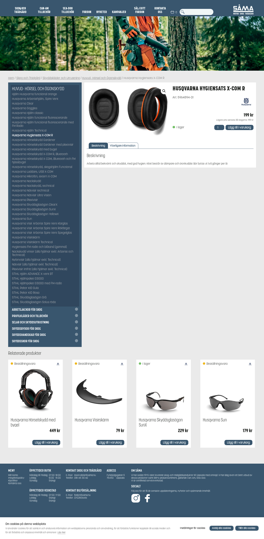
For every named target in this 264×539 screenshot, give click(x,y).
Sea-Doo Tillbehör (68, 10)
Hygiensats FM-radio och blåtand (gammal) (39, 247)
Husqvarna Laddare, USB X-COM (32, 172)
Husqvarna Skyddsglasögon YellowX (35, 214)
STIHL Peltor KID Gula (25, 288)
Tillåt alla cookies (247, 528)
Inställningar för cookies (192, 528)
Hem (11, 78)
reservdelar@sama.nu (85, 475)
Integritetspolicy (16, 477)
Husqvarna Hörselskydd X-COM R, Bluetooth (40, 154)
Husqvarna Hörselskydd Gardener (33, 140)
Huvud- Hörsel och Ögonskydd (101, 78)
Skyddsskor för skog (25, 341)
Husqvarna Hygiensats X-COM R (32, 135)
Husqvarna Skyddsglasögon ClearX (34, 205)
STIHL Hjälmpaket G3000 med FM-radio (37, 283)
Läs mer (62, 532)
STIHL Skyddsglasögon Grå (29, 297)
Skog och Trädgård (20, 10)
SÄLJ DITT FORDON (139, 10)
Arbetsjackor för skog (27, 309)
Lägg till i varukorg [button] (46, 442)
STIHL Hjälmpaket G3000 (28, 278)
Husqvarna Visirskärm (26, 237)
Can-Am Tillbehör (44, 10)
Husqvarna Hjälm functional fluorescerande (39, 118)
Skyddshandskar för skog (29, 335)
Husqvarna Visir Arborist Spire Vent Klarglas (40, 223)
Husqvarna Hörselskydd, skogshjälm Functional (42, 167)
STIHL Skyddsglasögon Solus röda (34, 302)
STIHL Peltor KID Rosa (25, 293)
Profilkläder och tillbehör (30, 316)
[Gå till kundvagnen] (172, 12)
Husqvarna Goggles (24, 108)
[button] (164, 91)
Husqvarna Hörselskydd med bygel (34, 149)
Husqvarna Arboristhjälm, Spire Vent (35, 99)
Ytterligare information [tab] (122, 145)
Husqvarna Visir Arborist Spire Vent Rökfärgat (41, 228)
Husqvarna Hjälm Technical (29, 130)
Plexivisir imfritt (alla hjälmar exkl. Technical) (39, 269)
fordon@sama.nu (82, 495)
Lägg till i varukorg (239, 127)
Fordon (86, 12)
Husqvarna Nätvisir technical (30, 190)
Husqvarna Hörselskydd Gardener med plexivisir (42, 145)
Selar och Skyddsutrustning (30, 322)
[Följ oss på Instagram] (135, 498)
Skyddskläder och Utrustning (61, 78)
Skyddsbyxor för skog (26, 328)
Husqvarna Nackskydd (26, 181)
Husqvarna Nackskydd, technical (33, 186)
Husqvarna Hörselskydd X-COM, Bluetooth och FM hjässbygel (43, 160)
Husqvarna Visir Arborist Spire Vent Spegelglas (42, 233)
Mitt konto (13, 475)
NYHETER (101, 12)
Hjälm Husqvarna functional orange (34, 94)
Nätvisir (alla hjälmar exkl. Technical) (35, 264)
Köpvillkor (13, 480)
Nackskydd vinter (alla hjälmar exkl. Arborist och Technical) (42, 253)
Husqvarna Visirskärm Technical (32, 242)
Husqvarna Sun (22, 219)
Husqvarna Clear (23, 103)
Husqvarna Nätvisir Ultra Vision (31, 195)
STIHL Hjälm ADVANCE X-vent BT (32, 274)
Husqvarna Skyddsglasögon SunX (34, 209)
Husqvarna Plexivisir (25, 200)
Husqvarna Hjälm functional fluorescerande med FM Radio (43, 124)
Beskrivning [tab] (98, 145)
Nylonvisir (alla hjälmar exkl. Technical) (36, 260)
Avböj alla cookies (221, 528)
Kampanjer (119, 12)
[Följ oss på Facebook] (147, 498)
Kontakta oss (160, 10)
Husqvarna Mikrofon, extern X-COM (34, 176)
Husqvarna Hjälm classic (27, 113)
